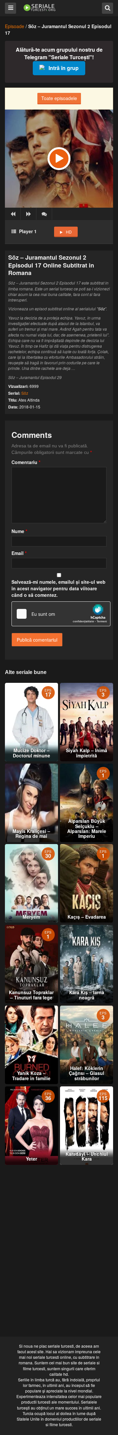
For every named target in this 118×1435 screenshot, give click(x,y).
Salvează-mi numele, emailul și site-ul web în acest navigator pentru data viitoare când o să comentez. (58, 588)
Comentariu (25, 462)
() (44, 214)
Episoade (14, 26)
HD (69, 231)
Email (19, 553)
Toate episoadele (59, 98)
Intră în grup (64, 68)
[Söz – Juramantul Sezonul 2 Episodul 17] (59, 159)
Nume (19, 531)
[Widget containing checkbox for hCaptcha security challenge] (60, 613)
